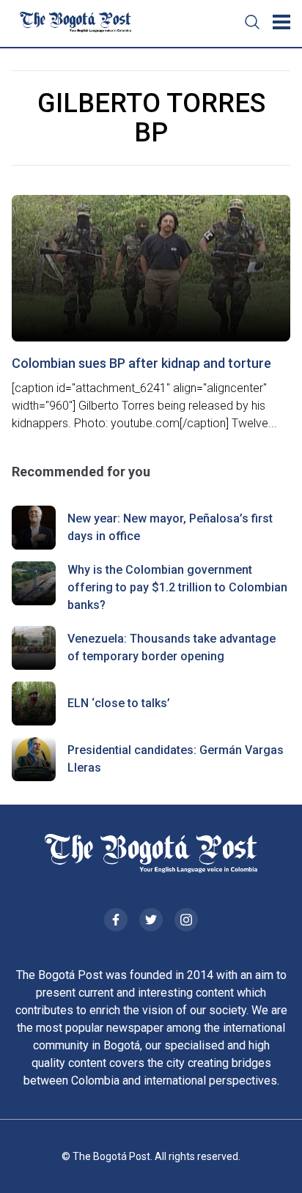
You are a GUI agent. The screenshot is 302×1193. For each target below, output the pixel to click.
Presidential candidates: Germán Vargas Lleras (175, 759)
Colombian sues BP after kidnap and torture (141, 363)
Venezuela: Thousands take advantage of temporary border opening (171, 647)
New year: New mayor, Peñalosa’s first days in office (170, 527)
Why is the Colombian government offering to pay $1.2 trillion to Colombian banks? (177, 587)
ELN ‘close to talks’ (118, 703)
